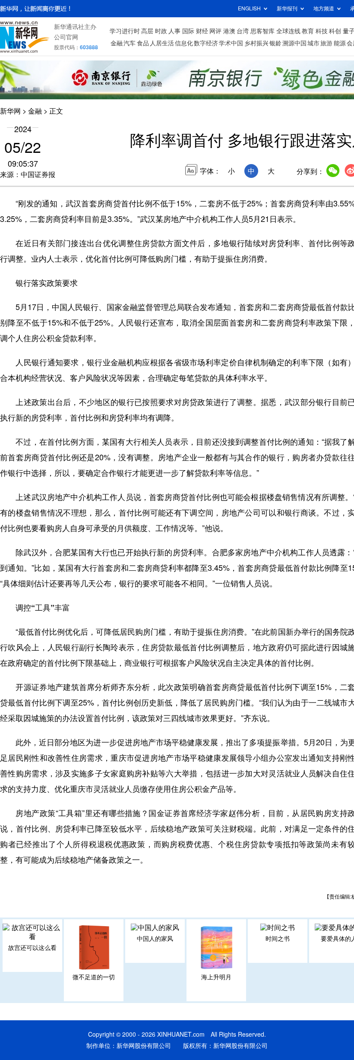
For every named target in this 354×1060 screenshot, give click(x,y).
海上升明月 (216, 977)
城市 (313, 43)
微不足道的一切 (94, 977)
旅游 (326, 43)
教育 (308, 31)
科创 (335, 31)
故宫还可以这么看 (32, 948)
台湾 (243, 31)
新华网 (10, 111)
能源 (340, 43)
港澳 (229, 31)
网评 (215, 31)
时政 (161, 31)
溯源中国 (294, 43)
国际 (188, 31)
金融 (117, 43)
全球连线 (288, 31)
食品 (143, 43)
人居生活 (162, 43)
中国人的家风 (155, 939)
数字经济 (206, 43)
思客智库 (262, 31)
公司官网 (66, 37)
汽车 (129, 43)
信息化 (184, 43)
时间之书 (278, 939)
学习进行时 (125, 31)
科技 (322, 31)
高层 (147, 31)
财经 (202, 31)
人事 (174, 31)
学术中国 (231, 43)
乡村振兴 (256, 43)
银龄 (275, 43)
